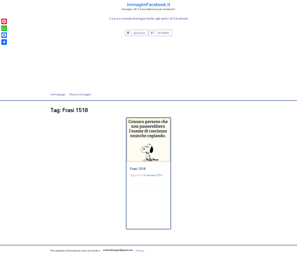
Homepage (57, 94)
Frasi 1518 (138, 168)
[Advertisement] (148, 63)
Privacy (140, 250)
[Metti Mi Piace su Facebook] (160, 35)
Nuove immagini (80, 94)
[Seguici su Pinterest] (137, 35)
